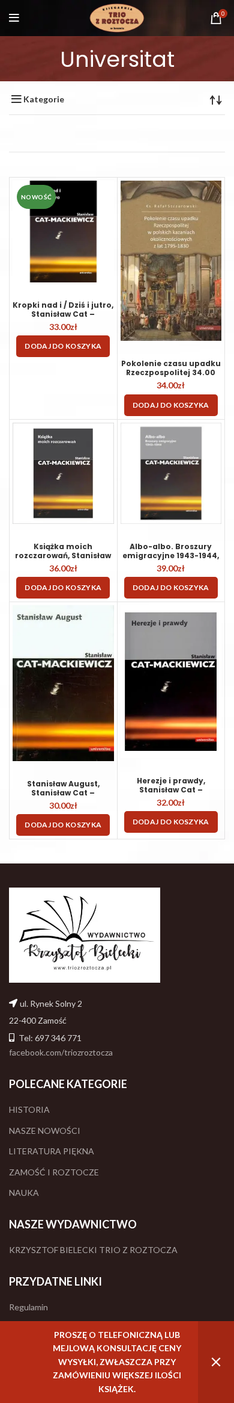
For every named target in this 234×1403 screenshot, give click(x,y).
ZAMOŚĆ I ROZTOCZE (54, 1172)
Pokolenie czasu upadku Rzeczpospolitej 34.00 (171, 368)
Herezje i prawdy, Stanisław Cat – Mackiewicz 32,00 (171, 790)
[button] (63, 346)
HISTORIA (29, 1109)
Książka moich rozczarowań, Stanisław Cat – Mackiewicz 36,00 (63, 555)
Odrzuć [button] (216, 1362)
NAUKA (24, 1192)
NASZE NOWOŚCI (44, 1130)
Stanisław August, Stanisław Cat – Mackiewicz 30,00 (63, 793)
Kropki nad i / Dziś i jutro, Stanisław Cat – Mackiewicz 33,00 (63, 314)
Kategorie (43, 99)
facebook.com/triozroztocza (61, 1052)
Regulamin (28, 1307)
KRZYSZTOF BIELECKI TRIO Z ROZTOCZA (93, 1250)
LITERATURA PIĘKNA (51, 1151)
